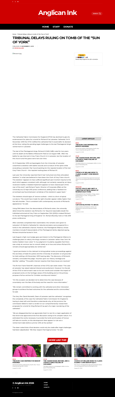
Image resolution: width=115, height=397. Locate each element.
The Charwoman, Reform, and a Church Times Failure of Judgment (88, 159)
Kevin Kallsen (19, 48)
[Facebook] (13, 2)
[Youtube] (18, 2)
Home (14, 34)
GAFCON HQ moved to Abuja (87, 205)
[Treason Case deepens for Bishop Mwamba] (27, 350)
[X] (15, 2)
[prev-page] (14, 373)
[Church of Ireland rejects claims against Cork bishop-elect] (88, 350)
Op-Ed (77, 156)
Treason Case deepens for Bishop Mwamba (86, 145)
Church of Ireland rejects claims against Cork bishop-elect (87, 174)
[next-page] (16, 373)
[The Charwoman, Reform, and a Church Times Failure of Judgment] (57, 350)
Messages (78, 187)
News (77, 143)
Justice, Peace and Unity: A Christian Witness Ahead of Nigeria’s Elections (87, 190)
